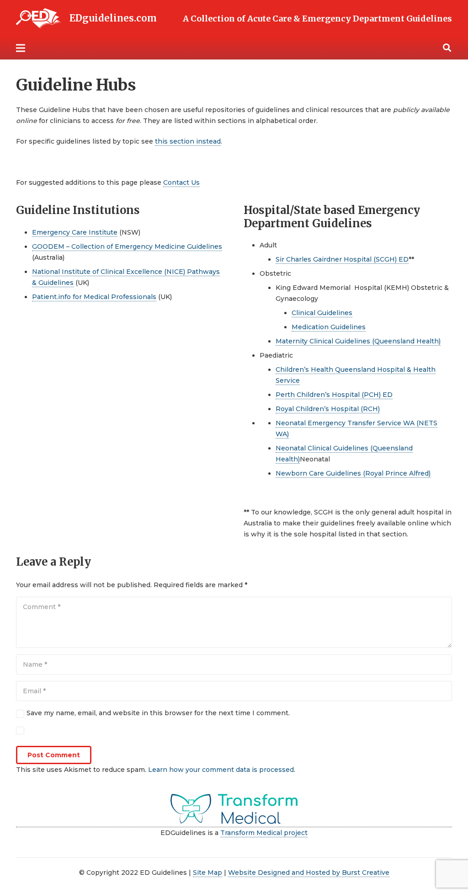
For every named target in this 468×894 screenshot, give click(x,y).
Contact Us (181, 182)
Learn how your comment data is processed (221, 770)
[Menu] (20, 48)
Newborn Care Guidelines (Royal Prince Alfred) (353, 473)
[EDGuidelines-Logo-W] (38, 18)
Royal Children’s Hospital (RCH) (328, 409)
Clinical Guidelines (322, 313)
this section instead (188, 141)
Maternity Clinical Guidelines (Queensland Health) (358, 341)
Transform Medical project (264, 833)
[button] (447, 48)
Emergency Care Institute (74, 232)
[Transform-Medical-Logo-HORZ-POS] (234, 809)
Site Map (207, 872)
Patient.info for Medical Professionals (94, 297)
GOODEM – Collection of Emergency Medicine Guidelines (127, 246)
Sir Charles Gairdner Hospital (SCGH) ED (342, 259)
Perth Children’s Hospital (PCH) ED (334, 395)
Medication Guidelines (329, 327)
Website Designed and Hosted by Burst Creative (308, 872)
